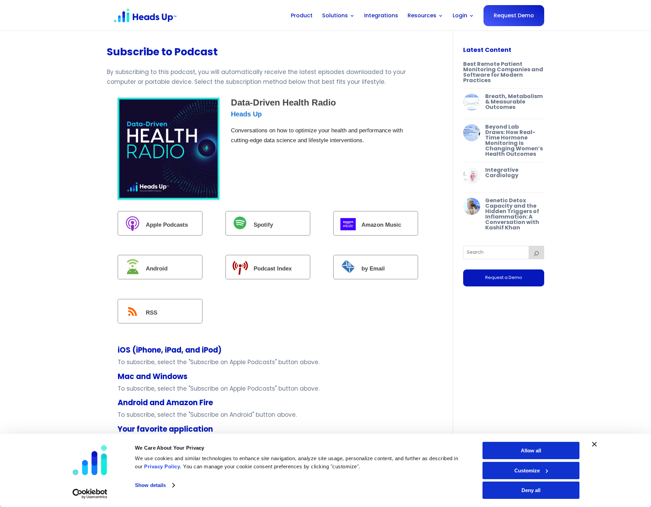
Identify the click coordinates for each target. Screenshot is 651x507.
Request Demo (514, 15)
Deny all (530, 490)
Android (156, 269)
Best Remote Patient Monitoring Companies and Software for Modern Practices (503, 72)
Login (460, 16)
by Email (373, 269)
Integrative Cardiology (501, 172)
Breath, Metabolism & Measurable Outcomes (514, 101)
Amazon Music (381, 225)
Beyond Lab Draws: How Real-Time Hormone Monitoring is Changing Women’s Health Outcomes (514, 140)
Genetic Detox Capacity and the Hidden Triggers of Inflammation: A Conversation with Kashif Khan (512, 213)
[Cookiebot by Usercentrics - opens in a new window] (90, 494)
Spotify (263, 225)
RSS (151, 312)
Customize (527, 470)
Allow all (531, 450)
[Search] (536, 252)
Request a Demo (503, 277)
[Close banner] (594, 444)
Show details (150, 485)
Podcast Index (273, 269)
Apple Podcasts (167, 225)
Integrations (381, 16)
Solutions (335, 16)
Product (302, 16)
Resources (422, 16)
